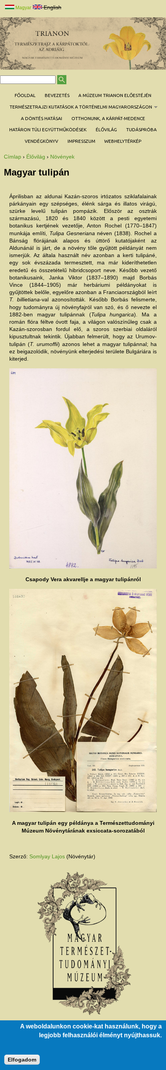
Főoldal (25, 95)
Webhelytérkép (122, 141)
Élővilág (106, 129)
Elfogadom (22, 1060)
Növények (62, 157)
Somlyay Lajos (47, 856)
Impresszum (81, 141)
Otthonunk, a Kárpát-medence (108, 118)
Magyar (22, 7)
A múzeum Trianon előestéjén (114, 95)
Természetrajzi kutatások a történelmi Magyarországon (78, 107)
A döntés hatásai (41, 118)
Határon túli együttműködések (47, 129)
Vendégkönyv (41, 141)
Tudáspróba (141, 129)
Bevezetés (57, 95)
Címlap (12, 157)
